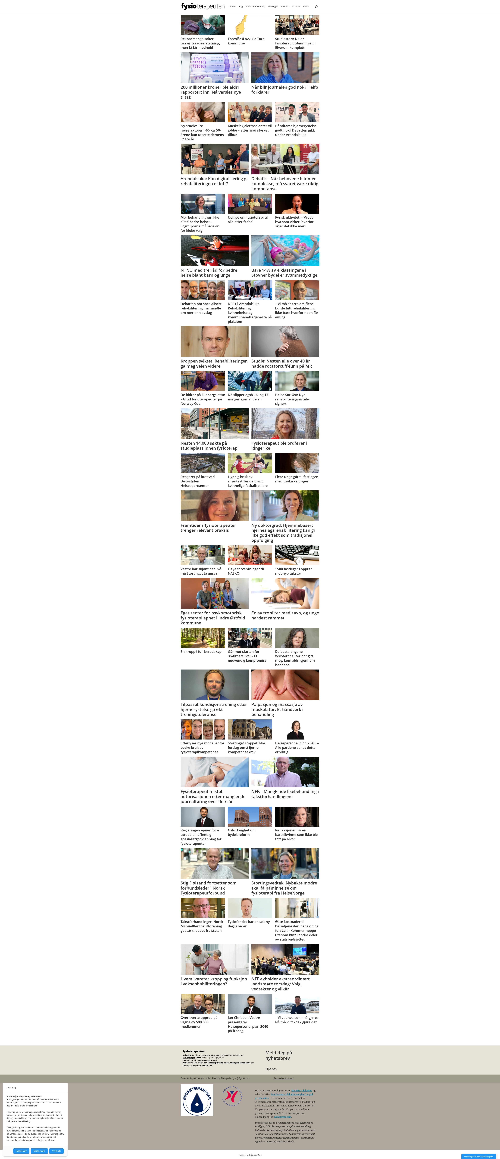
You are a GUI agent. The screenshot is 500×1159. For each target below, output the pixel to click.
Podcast (285, 6)
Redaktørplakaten (301, 1090)
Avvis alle (56, 1151)
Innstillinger (21, 1151)
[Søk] (316, 6)
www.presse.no (282, 1116)
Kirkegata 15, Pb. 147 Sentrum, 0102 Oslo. (201, 1055)
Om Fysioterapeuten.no (201, 1065)
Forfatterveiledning (255, 6)
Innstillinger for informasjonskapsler (478, 1156)
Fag (241, 6)
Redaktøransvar (283, 1078)
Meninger (273, 6)
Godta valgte (39, 1151)
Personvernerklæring (230, 1055)
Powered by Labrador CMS (250, 1155)
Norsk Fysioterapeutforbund (204, 1060)
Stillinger (296, 6)
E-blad (306, 6)
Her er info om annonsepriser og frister (211, 1062)
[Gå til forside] (202, 6)
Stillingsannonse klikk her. (242, 1062)
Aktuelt (232, 6)
